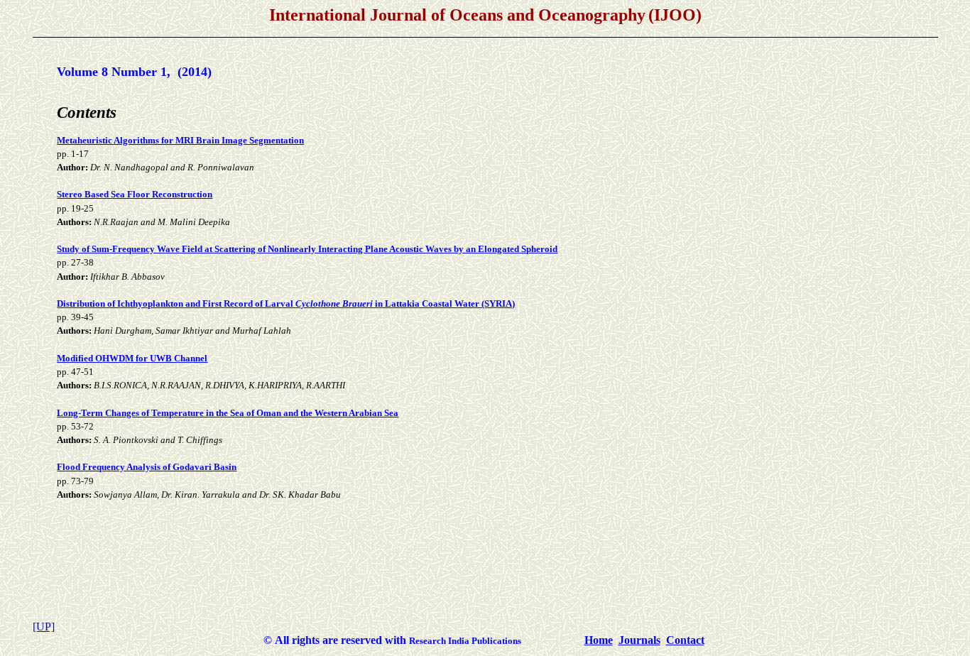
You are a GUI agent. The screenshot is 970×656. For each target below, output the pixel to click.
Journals (639, 640)
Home (598, 640)
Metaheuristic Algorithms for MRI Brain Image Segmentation (180, 140)
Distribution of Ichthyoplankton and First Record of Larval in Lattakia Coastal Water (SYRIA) (286, 303)
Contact (685, 640)
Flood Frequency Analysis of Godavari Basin (146, 466)
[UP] (44, 627)
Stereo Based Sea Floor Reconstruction (134, 194)
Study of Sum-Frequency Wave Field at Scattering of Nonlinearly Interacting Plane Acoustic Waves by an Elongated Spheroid (307, 249)
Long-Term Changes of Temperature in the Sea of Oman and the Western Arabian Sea (227, 413)
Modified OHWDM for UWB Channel (132, 358)
